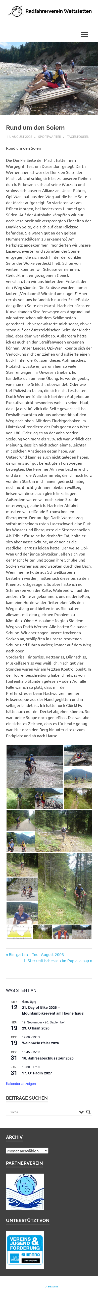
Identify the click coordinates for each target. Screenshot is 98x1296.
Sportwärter (49, 136)
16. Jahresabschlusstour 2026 (48, 1058)
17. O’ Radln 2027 (37, 1072)
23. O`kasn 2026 (36, 1027)
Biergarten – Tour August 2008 (36, 954)
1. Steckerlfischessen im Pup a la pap (56, 960)
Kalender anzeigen (21, 1083)
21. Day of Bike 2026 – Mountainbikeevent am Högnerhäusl (53, 1010)
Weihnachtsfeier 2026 (40, 1042)
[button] (34, 766)
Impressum (49, 1286)
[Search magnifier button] (88, 1112)
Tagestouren (78, 136)
